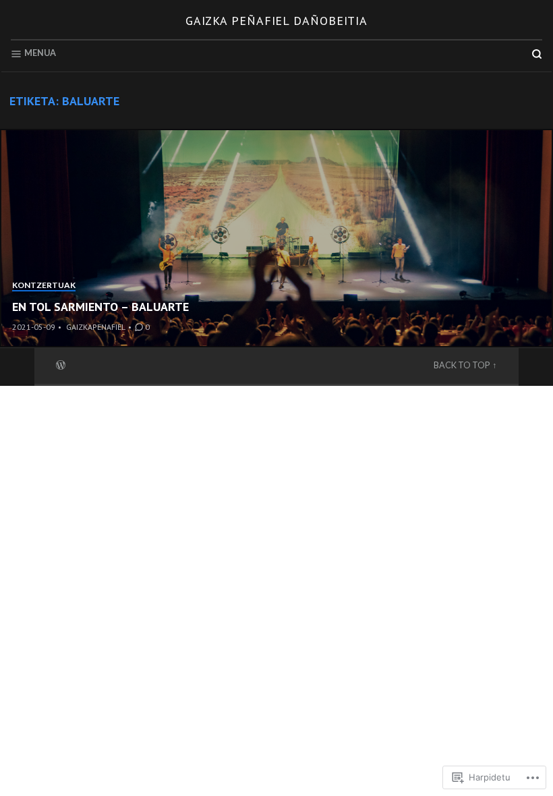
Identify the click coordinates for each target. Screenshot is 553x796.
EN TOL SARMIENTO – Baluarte (100, 306)
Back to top (462, 365)
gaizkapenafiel (95, 327)
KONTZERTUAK (44, 285)
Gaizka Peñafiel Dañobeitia (276, 20)
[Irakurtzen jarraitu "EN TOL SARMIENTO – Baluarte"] (276, 238)
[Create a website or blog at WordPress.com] (60, 364)
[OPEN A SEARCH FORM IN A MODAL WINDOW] (536, 54)
